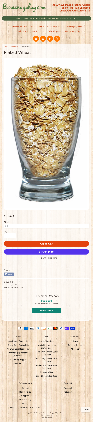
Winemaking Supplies (18, 359)
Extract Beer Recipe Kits (18, 345)
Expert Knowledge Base (46, 376)
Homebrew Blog (46, 372)
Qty (5, 232)
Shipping (25, 396)
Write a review (46, 310)
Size (6, 222)
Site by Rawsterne (46, 415)
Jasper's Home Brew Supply (45, 413)
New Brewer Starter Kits (18, 341)
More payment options (46, 258)
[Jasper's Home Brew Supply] (24, 7)
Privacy (25, 403)
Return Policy (25, 392)
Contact (25, 388)
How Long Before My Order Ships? (25, 407)
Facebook (68, 388)
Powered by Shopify (46, 417)
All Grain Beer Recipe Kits (18, 349)
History (75, 341)
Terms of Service (75, 345)
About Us (75, 349)
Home (6, 47)
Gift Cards (18, 363)
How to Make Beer (46, 341)
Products (14, 47)
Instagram (68, 392)
